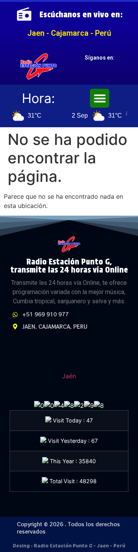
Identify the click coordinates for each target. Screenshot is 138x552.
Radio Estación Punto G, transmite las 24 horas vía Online (69, 265)
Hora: (38, 98)
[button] (99, 98)
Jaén (69, 376)
